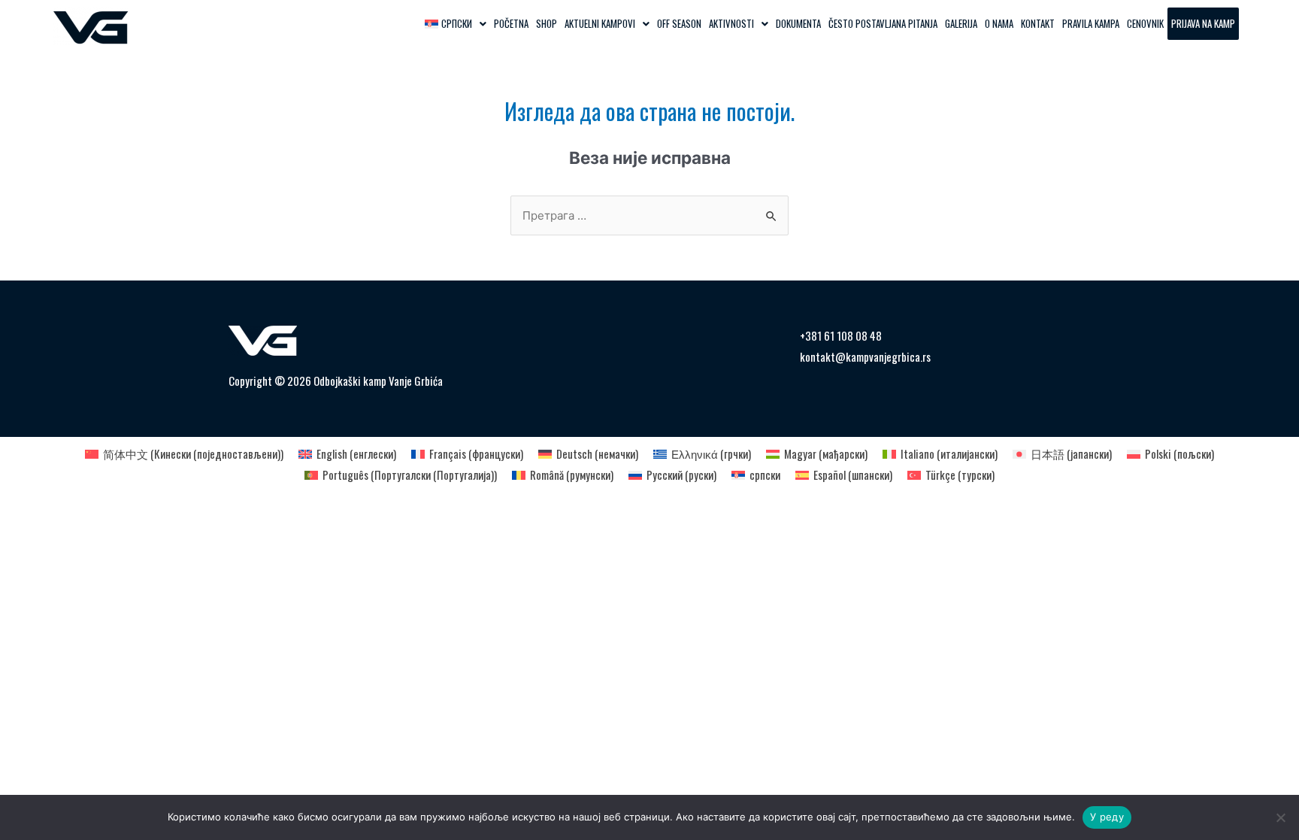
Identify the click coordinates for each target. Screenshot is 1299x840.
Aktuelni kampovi (600, 23)
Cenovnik (1145, 23)
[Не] (1280, 817)
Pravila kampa (1090, 23)
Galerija (961, 23)
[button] (455, 24)
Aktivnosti (731, 23)
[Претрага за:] (649, 215)
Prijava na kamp (1203, 23)
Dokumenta (798, 23)
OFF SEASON (679, 23)
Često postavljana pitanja (882, 23)
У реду (1107, 817)
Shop (546, 23)
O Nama (999, 23)
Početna (511, 23)
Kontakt (1038, 23)
